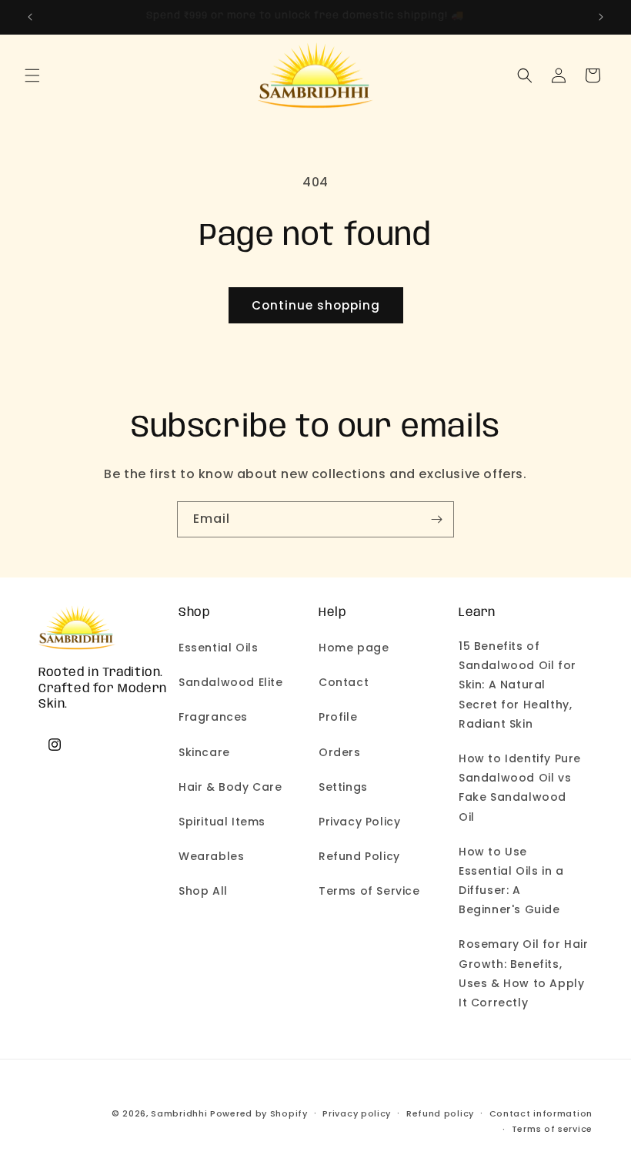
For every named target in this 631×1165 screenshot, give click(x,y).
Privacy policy (356, 1113)
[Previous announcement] (30, 17)
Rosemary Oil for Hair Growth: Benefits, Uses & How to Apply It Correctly (524, 973)
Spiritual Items (222, 821)
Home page (354, 647)
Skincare (204, 752)
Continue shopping (316, 305)
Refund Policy (359, 856)
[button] (32, 75)
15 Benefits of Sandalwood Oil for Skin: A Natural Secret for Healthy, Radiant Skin (517, 684)
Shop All (203, 891)
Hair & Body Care (230, 787)
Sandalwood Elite (231, 682)
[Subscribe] (436, 519)
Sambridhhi (179, 1113)
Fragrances (213, 717)
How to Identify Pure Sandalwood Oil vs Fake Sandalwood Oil (520, 788)
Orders (340, 752)
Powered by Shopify (259, 1113)
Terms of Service (369, 891)
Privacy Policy (359, 821)
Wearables (211, 856)
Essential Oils (218, 647)
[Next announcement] (601, 17)
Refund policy (440, 1113)
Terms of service (552, 1129)
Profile (338, 717)
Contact (344, 682)
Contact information (541, 1113)
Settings (343, 787)
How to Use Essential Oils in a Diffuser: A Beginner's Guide (511, 881)
